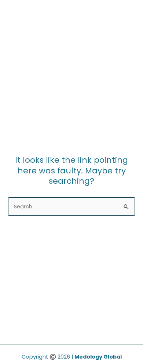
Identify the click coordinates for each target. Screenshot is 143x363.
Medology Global (98, 356)
